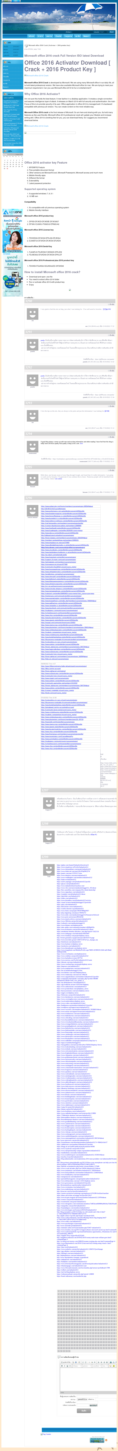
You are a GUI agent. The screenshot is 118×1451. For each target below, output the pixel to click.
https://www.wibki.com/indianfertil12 (69, 1221)
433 (59, 1327)
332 (77, 1318)
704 (109, 1348)
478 (82, 1330)
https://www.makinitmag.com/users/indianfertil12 (73, 1189)
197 (101, 1306)
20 (109, 1291)
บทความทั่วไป (8, 98)
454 (114, 1327)
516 (88, 1333)
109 (59, 1300)
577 (59, 1339)
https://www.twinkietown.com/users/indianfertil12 (73, 1014)
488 (109, 1330)
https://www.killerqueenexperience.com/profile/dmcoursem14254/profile (64, 581)
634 (114, 1342)
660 (88, 1345)
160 (98, 1303)
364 (67, 1321)
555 (96, 1336)
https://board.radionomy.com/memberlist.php (71, 1276)
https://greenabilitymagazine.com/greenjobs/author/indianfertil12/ (78, 1179)
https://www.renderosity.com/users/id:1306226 (72, 975)
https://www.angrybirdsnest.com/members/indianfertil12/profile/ (78, 977)
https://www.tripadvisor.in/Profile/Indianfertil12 (72, 867)
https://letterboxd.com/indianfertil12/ (69, 942)
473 (69, 1330)
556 (98, 1336)
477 (80, 1330)
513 (80, 1333)
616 (67, 1342)
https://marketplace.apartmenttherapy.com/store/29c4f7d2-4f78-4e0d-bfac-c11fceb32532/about (83, 459)
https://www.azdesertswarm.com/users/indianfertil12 (74, 1092)
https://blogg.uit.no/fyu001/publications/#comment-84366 (76, 1146)
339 (96, 1318)
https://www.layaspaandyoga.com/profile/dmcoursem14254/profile (63, 569)
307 (106, 1315)
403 (75, 1324)
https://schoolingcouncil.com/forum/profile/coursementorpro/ (61, 613)
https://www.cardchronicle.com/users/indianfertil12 (73, 1124)
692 (77, 1348)
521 (101, 1333)
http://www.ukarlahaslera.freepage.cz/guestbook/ (72, 1257)
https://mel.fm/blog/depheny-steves (68, 1272)
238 (114, 1309)
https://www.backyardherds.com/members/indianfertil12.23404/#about (80, 1172)
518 (93, 1333)
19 (106, 1291)
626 (93, 1342)
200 (109, 1306)
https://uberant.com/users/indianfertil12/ (70, 962)
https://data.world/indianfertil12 (67, 1247)
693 (80, 1348)
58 (114, 1294)
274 (114, 1312)
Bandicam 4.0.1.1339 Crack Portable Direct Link (11, 106)
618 (72, 1342)
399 (64, 1324)
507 (64, 1333)
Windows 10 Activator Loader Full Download (12, 119)
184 (67, 1306)
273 (112, 1312)
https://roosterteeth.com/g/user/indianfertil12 (71, 1202)
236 (109, 1309)
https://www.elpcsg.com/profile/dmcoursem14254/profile (59, 533)
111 (64, 1300)
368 (77, 1321)
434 (61, 1327)
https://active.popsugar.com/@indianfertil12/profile (73, 882)
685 (59, 1348)
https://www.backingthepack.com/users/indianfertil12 (74, 1130)
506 (61, 1333)
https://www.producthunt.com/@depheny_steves (72, 989)
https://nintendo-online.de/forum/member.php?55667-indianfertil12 (79, 1228)
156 (88, 1303)
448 (98, 1327)
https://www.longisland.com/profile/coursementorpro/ (58, 557)
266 (93, 1312)
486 (104, 1330)
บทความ (5, 73)
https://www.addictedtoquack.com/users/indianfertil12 (74, 1082)
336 (88, 1318)
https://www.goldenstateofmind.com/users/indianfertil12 (75, 1057)
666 (104, 1345)
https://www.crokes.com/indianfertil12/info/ (71, 1003)
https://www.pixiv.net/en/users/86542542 (70, 917)
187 (75, 1306)
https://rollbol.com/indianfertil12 (67, 1270)
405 (80, 1324)
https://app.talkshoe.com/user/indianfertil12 (71, 1251)
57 (111, 1294)
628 (98, 1342)
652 (67, 1345)
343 (106, 1318)
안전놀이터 (107, 309)
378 (104, 1321)
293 (69, 1315)
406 (82, 1324)
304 (98, 1315)
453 (112, 1327)
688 (67, 1348)
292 (67, 1315)
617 (69, 1342)
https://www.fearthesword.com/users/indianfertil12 (73, 1084)
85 (90, 1297)
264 (88, 1312)
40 (66, 1294)
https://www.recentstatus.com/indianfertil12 (71, 1187)
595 (106, 1339)
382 (114, 1321)
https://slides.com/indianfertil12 (67, 898)
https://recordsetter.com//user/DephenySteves (71, 972)
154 (82, 1303)
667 (106, 1345)
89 (101, 1297)
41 (69, 1294)
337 (90, 1318)
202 (114, 1306)
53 (101, 1294)
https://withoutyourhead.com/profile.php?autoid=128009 (75, 1274)
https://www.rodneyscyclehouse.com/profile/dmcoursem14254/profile (64, 521)
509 (69, 1333)
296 (77, 1315)
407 (85, 1324)
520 (98, 1333)
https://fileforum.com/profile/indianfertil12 (71, 995)
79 (74, 1297)
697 (90, 1348)
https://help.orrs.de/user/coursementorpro (55, 659)
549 (80, 1336)
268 (98, 1312)
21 (111, 1291)
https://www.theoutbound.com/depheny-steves (72, 948)
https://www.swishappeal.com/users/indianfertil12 (73, 1065)
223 (75, 1309)
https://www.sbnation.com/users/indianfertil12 (72, 875)
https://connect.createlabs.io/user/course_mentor (57, 690)
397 (59, 1324)
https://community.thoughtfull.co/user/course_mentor (58, 567)
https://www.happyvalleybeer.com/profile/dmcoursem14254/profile (63, 649)
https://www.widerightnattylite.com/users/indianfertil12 (75, 1080)
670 (114, 1345)
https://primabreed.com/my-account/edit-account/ (57, 707)
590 (93, 1339)
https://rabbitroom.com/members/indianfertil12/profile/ (75, 1144)
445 (90, 1327)
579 (64, 1339)
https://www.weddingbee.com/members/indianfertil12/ (74, 877)
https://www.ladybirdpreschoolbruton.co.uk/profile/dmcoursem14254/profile (66, 552)
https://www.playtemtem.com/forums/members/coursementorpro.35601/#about (67, 627)
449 (101, 1327)
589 (90, 1339)
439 (75, 1327)
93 (111, 1297)
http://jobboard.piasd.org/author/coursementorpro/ (57, 535)
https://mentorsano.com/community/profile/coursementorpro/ (61, 596)
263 (85, 1312)
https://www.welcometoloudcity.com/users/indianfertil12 (75, 1051)
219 (64, 1309)
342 (104, 1318)
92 (109, 1297)
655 (75, 1345)
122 (93, 1300)
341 (101, 1318)
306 (104, 1315)
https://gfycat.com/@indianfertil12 (68, 884)
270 (104, 1312)
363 (64, 1321)
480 (88, 1330)
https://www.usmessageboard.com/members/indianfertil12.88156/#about (80, 1138)
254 (61, 1312)
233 (101, 1309)
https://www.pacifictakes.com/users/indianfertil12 (73, 1101)
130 (114, 1300)
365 (69, 1321)
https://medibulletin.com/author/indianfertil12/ (72, 1153)
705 (112, 1348)
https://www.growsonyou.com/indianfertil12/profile (74, 1183)
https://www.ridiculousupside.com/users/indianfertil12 (74, 1061)
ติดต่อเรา (6, 87)
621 (80, 1342)
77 (69, 1297)
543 (64, 1336)
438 (72, 1327)
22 (114, 1291)
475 (75, 1330)
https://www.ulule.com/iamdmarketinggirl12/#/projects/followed (78, 915)
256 (67, 1312)
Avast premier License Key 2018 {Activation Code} (13, 144)
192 (88, 1306)
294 (72, 1315)
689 (69, 1348)
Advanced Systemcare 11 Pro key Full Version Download (13, 124)
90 (103, 1297)
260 (77, 1312)
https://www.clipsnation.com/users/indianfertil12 (72, 1055)
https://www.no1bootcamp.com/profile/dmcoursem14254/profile (62, 652)
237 (112, 1309)
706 (114, 1348)
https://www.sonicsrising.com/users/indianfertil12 (73, 1063)
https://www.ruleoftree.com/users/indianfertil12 (72, 1103)
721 (59, 1351)
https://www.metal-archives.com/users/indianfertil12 (74, 919)
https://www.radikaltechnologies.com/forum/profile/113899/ (76, 1113)
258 (72, 1312)
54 (103, 1294)
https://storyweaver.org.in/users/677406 (54, 564)
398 (61, 1324)
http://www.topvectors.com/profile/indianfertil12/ (73, 1140)
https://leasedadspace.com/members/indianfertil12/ (73, 1208)
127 (106, 1300)
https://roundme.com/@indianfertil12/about (71, 894)
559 (106, 1336)
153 (80, 1303)
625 (90, 1342)
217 (59, 1309)
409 (90, 1324)
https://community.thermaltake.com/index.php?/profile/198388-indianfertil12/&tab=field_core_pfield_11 (77, 979)
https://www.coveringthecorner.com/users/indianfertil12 (75, 999)
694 (82, 1348)
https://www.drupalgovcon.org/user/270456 (55, 543)
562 (114, 1336)
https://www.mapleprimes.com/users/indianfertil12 (73, 968)
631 (106, 1342)
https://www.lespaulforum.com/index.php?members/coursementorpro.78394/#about (68, 601)
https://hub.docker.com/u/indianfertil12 (69, 906)
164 (109, 1303)
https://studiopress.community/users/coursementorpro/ (59, 610)
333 (80, 1318)
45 (80, 1294)
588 (88, 1339)
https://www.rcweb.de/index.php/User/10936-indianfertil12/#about (78, 1168)
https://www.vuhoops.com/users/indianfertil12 (72, 1132)
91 (106, 1297)
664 (98, 1345)
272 (109, 1312)
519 (96, 1333)
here (81, 443)
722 (61, 1351)
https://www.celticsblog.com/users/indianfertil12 (72, 1018)
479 (85, 1330)
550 (82, 1336)
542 (61, 1336)
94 (114, 1297)
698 (93, 1348)
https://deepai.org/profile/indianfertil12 (69, 1109)
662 (93, 1345)
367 (75, 1321)
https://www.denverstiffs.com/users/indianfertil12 (73, 1036)
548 (77, 1336)
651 (64, 1345)
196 (98, 1306)
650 (61, 1345)
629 (101, 1342)
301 (90, 1315)
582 (72, 1339)
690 (72, 1348)
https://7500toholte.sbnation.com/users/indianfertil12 (74, 1115)
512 (77, 1333)
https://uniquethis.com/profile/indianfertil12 (71, 1206)
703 (106, 1348)
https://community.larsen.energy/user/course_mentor (58, 710)
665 (101, 1345)
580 (67, 1339)
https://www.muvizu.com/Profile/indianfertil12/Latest (74, 960)
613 (59, 1342)
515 (85, 1333)
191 (85, 1306)
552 (88, 1336)
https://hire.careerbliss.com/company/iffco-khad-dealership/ (76, 890)
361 (59, 1321)
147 (64, 1303)
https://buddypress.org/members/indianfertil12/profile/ (74, 1005)
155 (85, 1303)
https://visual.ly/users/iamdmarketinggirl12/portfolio (74, 902)
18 (103, 1291)
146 (61, 1303)
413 (101, 1324)
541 (59, 1336)
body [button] (62, 1392)
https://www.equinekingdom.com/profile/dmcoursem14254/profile (62, 598)
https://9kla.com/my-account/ (51, 668)
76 (66, 1297)
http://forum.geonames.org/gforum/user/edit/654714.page (75, 938)
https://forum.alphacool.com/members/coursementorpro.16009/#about (64, 656)
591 (96, 1339)
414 (104, 1324)
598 (114, 1339)
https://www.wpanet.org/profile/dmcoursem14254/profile (59, 620)
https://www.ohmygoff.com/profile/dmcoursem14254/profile (60, 576)
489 (112, 1330)
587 (85, 1339)
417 (112, 1324)
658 (82, 1345)
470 (61, 1330)
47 (85, 1294)
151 (75, 1303)
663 (96, 1345)
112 (67, 1300)
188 (77, 1306)
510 (72, 1333)
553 (90, 1336)
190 (82, 1306)
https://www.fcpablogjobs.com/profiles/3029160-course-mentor (62, 530)
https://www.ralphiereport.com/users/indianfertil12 (73, 1105)
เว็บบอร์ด (6, 77)
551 (85, 1336)
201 (112, 1306)
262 (82, 1312)
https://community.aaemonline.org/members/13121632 (59, 683)
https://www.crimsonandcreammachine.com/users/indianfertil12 (77, 1067)
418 (114, 1324)
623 (85, 1342)
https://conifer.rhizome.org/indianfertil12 (70, 909)
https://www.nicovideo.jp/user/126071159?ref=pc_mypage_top (77, 940)
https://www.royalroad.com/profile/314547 (71, 1148)
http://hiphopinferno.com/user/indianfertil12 (71, 1255)
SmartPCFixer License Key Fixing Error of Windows (11, 101)
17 (101, 1291)
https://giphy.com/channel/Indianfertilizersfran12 (73, 865)
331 (75, 1318)
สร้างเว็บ (11, 1)
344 (109, 1318)
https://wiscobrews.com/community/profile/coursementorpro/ (63, 547)
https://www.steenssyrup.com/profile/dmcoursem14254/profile (61, 625)
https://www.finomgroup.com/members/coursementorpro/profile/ (62, 734)
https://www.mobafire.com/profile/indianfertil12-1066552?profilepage (80, 1249)
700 (98, 1348)
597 (112, 1339)
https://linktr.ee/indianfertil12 (66, 879)
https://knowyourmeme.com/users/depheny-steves (73, 991)
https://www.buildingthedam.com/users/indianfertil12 (74, 1097)
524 (109, 1333)
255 (64, 1312)
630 (104, 1342)
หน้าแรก (5, 66)
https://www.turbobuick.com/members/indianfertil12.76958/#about (78, 1170)
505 (59, 1333)
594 (104, 1339)
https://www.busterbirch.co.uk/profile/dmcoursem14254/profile (61, 518)
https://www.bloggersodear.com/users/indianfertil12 (73, 1126)
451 (106, 1327)
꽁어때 (106, 411)
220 (67, 1309)
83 (85, 1297)
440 (77, 1327)
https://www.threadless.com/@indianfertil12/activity (74, 900)
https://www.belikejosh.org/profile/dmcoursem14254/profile (60, 579)
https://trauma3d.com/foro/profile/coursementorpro (58, 722)
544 (67, 1336)
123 (96, 1300)
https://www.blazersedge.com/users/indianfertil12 (73, 1032)
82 (82, 1297)
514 (82, 1333)
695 (85, 1348)
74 (61, 1297)
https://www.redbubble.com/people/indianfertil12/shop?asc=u (77, 1041)
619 (75, 1342)
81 (80, 1297)
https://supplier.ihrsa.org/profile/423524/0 (70, 1235)
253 (59, 1312)
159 (96, 1303)
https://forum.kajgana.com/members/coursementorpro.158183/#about (64, 538)
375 (96, 1321)
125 (101, 1300)
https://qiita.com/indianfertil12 (67, 904)
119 (85, 1300)
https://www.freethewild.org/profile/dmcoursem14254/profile (60, 528)
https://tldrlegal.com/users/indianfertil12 (70, 1253)
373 (90, 1321)
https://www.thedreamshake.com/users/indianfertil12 (74, 1030)
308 (109, 1315)
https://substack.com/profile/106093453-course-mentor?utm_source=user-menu (67, 593)
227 (85, 1309)
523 (106, 1333)
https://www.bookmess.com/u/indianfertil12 (71, 1111)
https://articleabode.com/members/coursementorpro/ (58, 562)
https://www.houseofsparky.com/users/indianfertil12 (74, 1099)
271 (106, 1312)
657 (80, 1345)
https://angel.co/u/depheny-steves (67, 993)
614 (61, 1342)
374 (93, 1321)
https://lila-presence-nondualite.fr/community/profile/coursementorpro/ (64, 639)
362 (61, 1321)
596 (109, 1339)
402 (72, 1324)
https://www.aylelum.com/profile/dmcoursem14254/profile (60, 644)
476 (77, 1330)
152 (77, 1303)
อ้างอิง (112, 304)
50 (93, 1294)
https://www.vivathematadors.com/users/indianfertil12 (74, 1078)
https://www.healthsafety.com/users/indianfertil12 (73, 1175)
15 (95, 1291)
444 (88, 1327)
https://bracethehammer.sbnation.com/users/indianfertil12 (75, 1119)
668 (109, 1345)
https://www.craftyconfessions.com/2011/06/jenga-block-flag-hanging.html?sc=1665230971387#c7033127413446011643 (81, 1218)
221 (69, 1309)
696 (88, 1348)
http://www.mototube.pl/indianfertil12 (69, 1226)
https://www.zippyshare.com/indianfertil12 (71, 892)
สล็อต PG (93, 834)
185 (69, 1306)
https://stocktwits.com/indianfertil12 (68, 946)
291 (64, 1315)
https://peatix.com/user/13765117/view (69, 873)
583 (75, 1339)
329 (69, 1318)
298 (82, 1315)
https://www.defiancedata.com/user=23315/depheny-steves (76, 1181)
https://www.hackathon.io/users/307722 (70, 958)
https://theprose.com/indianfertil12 (68, 966)
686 (61, 1348)
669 (112, 1345)
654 (72, 1345)
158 (93, 1303)
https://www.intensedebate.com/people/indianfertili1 (74, 869)
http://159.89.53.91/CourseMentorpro (53, 509)
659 (85, 1345)
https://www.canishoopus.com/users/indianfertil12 (73, 1034)
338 (93, 1318)
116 (77, 1300)
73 (58, 1297)
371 (85, 1321)
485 (101, 1330)
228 (88, 1309)
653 (69, 1345)
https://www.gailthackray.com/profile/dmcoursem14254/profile (61, 603)
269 (101, 1312)
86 (93, 1297)
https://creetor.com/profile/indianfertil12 (70, 1199)
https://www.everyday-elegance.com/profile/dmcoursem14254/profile (64, 589)
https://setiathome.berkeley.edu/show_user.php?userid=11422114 (78, 931)
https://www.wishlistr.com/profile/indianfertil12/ (72, 956)
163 (106, 1303)
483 (96, 1330)
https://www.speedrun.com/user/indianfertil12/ (72, 1072)
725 (69, 1351)
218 (61, 1309)
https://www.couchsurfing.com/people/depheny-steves (74, 964)
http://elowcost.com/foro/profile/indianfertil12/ (72, 1191)
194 (93, 1306)
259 (75, 1312)
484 (98, 1330)
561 (112, 1336)
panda (42, 340)
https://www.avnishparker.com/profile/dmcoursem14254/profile (61, 739)
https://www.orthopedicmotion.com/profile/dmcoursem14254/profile (63, 572)
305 (101, 1315)
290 (61, 1315)
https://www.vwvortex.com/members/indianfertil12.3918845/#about (79, 1009)
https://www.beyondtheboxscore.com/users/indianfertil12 (75, 1020)
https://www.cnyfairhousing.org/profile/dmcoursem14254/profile (62, 635)
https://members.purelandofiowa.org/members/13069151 (60, 540)
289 (59, 1315)
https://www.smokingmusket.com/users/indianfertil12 (74, 1076)
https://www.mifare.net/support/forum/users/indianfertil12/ (76, 1011)
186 (72, 1306)
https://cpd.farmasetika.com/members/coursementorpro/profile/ (62, 523)
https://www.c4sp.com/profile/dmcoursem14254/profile (59, 615)
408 (88, 1324)
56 (109, 1294)
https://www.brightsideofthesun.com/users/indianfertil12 (75, 1053)
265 (90, 1312)
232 (98, 1309)
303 (96, 1315)
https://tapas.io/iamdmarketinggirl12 (69, 1043)
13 (90, 1291)
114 (72, 1300)
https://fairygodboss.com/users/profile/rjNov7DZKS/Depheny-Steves (79, 1045)
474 (72, 1330)
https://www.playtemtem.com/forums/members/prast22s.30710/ (62, 719)
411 (96, 1324)
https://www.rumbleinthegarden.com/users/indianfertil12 (75, 1136)
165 (112, 1303)
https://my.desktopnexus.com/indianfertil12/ (71, 982)
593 (101, 1339)
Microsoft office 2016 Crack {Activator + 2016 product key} (12, 135)
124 (98, 1300)
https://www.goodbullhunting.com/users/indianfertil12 (74, 1121)
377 (101, 1321)
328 (67, 1318)
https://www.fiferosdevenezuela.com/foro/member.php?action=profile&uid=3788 (83, 1268)
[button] (65, 1362)
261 (80, 1312)
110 (61, 1300)
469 (59, 1330)
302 (93, 1315)
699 (96, 1348)
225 (80, 1309)
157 (90, 1303)
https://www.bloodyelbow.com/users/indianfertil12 (73, 1038)
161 (101, 1303)
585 (80, 1339)
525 (112, 1333)
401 (69, 1324)
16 (98, 1291)
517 (90, 1333)
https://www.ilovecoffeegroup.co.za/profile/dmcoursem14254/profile (63, 516)
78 (72, 1297)
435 (64, 1327)
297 (80, 1315)
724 (67, 1351)
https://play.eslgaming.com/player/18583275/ (71, 913)
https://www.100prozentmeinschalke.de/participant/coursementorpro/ (64, 666)
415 (106, 1324)
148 (67, 1303)
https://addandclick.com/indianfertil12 (69, 1259)
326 (61, 1318)
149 (69, 1303)
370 (82, 1321)
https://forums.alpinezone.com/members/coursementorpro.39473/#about (65, 647)
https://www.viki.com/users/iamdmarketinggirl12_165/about (76, 888)
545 (69, 1336)
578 (61, 1339)
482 (93, 1330)
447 (96, 1327)
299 (85, 1315)
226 (82, 1309)
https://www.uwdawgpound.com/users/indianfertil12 (74, 1134)
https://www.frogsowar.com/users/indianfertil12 (72, 1070)
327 (64, 1318)
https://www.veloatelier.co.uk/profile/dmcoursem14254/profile (61, 606)
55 (106, 1294)
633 (112, 1342)
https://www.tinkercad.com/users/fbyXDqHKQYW (73, 871)
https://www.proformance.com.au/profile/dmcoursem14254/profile (62, 511)
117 (80, 1300)
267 (96, 1312)
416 (109, 1324)
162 (104, 1303)
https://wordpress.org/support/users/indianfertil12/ (73, 1007)
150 (72, 1303)
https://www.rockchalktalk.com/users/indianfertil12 (73, 1074)
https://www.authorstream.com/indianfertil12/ (72, 987)
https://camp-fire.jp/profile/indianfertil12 (70, 1107)
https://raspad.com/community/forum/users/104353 (58, 622)
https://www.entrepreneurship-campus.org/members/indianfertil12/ (78, 1151)
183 (64, 1306)
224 (77, 1309)
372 (88, 1321)
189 (80, 1306)
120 (88, 1300)
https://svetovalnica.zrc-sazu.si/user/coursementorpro (59, 642)
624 (88, 1342)
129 (112, 1300)
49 (90, 1294)
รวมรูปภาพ (6, 80)
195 (96, 1306)
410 (93, 1324)
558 (104, 1336)
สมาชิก (5, 83)
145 (59, 1303)
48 (87, 1294)
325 (59, 1318)
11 (85, 1291)
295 (75, 1315)
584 (77, 1339)
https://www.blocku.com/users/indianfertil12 (71, 1094)
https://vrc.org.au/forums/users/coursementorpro (57, 586)
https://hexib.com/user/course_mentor (53, 693)
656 (77, 1345)
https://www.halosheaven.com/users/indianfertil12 (73, 997)
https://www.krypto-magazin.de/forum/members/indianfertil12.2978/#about (81, 1197)
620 (77, 1342)
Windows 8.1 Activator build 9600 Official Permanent (11, 115)
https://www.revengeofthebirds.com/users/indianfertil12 (75, 1024)
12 (87, 1291)
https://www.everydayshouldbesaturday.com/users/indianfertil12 (77, 1022)
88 (98, 1297)
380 (109, 1321)
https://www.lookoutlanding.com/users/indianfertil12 (74, 1047)
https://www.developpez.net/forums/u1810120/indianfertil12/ (77, 1210)
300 (88, 1315)
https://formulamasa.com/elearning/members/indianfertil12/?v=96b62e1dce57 (82, 1142)
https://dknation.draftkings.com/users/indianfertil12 (73, 1088)
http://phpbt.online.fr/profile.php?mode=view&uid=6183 (75, 1216)
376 (98, 1321)
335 (85, 1318)
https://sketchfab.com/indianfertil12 (68, 896)
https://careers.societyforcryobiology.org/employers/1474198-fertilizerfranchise (83, 1193)
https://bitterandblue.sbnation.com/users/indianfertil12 (74, 1117)
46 (82, 1294)
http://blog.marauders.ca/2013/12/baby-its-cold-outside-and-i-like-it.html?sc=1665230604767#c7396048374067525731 (81, 1213)
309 (112, 1315)
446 (93, 1327)
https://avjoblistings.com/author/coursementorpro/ (57, 574)
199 (106, 1306)
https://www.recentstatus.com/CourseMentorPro (57, 736)
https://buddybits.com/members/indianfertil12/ (72, 1262)
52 (98, 1294)
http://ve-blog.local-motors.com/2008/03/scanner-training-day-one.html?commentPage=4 (86, 1241)
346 (114, 1318)
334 (82, 1318)
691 (75, 1348)
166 (114, 1303)
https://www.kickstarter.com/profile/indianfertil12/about (75, 929)
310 (114, 1315)
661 (90, 1345)
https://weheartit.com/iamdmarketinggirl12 (71, 923)
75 (64, 1297)
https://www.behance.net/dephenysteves (70, 925)
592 (98, 1339)
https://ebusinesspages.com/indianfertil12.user (72, 1266)
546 (72, 1336)
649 (59, 1345)
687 (64, 1348)
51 (95, 1294)
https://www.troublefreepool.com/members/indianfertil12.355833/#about (80, 1155)
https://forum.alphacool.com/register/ (53, 671)
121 (90, 1300)
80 (77, 1297)
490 (114, 1330)
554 (93, 1336)
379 (106, 1321)
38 (61, 1294)
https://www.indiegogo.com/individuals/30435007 (73, 933)
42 (72, 1294)
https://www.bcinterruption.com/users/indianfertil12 (74, 1128)
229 (90, 1309)
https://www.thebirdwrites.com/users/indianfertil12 (73, 1016)
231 (96, 1309)
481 (90, 1330)
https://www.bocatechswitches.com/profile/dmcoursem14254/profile (63, 618)
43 (74, 1294)
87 (95, 1297)
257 (69, 1312)
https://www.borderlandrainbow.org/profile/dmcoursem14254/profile (63, 637)
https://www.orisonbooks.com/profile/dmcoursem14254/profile (61, 550)
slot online (58, 479)
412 (98, 1324)
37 (58, 1294)
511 (75, 1333)
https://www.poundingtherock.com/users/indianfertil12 (74, 1026)
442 (82, 1327)
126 (104, 1300)
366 (72, 1321)
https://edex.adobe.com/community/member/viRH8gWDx (75, 927)
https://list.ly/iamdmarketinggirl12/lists (69, 970)
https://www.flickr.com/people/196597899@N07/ (73, 911)
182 (61, 1306)
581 (69, 1339)
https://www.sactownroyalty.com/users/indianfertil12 (74, 1059)
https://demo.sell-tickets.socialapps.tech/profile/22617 (74, 1195)
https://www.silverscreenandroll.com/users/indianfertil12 (75, 1090)
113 (69, 1300)
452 (109, 1327)
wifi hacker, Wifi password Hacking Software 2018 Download (11, 129)
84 (87, 1297)
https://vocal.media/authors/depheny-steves (71, 1001)
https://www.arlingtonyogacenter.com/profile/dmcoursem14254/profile (64, 584)
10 (82, 1291)
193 (90, 1306)
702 (104, 1348)
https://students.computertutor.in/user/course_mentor (59, 632)
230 (93, 1309)
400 (67, 1324)
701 (101, 1348)
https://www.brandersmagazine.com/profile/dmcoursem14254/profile (63, 513)
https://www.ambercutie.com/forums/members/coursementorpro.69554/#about (67, 506)
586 (82, 1339)
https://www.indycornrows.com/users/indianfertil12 (73, 1086)
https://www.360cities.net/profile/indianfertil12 (72, 921)
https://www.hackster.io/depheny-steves (69, 944)
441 (80, 1327)
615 (64, 1342)
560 (109, 1336)
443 (85, 1327)
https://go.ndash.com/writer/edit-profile (54, 555)
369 (80, 1321)
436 (67, 1327)
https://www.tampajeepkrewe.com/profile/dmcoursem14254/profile (63, 591)
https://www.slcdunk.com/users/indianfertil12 (71, 1049)
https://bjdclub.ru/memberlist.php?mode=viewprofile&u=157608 (78, 1166)
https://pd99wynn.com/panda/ (104, 359)
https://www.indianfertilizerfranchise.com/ (70, 886)
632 (109, 1342)
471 (64, 1330)
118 (82, 1300)
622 (82, 1342)
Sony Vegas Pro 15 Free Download (10, 110)
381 (112, 1321)
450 (104, 1327)
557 (101, 1336)
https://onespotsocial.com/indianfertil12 (70, 1177)
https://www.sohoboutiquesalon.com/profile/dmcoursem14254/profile (63, 630)
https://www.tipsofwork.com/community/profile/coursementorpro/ (62, 608)
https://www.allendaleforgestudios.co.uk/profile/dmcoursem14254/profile (65, 545)
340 (98, 1318)
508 (67, 1333)
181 (59, 1306)
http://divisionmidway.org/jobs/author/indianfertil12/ (74, 1185)
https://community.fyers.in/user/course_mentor (56, 654)
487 (106, 1330)
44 (77, 1294)
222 (72, 1309)
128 (109, 1300)
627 (96, 1342)
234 (104, 1309)
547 (75, 1336)
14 (93, 1291)
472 (67, 1330)
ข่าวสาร (5, 70)
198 (104, 1306)
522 (104, 1333)
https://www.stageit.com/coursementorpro (55, 678)
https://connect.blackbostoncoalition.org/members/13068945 (61, 526)
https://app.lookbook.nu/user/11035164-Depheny (73, 984)
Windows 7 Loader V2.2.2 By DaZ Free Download (12, 139)
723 (64, 1351)
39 (64, 1294)
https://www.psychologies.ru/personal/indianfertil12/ (74, 1223)
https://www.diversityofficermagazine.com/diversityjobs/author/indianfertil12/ (82, 1264)
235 (106, 1309)
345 (112, 1318)
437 (69, 1327)
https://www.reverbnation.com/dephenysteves (71, 954)
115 (75, 1300)
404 (77, 1324)
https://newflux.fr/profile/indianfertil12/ (70, 1157)
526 (114, 1333)
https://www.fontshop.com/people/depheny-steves (73, 936)
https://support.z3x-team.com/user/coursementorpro (58, 559)
